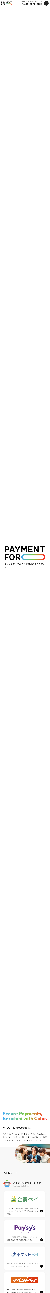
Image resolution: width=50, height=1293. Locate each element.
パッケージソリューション (27, 1182)
